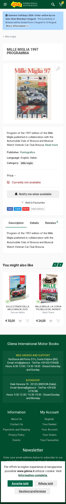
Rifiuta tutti (45, 483)
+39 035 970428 (50, 362)
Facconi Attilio (18, 312)
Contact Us (16, 424)
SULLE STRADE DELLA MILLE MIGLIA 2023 (17, 308)
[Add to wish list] (20, 321)
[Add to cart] (27, 321)
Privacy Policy (16, 434)
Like (10, 209)
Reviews (51, 223)
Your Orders (49, 434)
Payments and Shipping (16, 429)
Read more (51, 145)
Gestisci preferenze (32, 491)
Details (34, 223)
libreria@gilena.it (27, 387)
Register (49, 419)
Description (16, 223)
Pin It (25, 209)
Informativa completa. (33, 475)
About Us (16, 419)
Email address (37, 209)
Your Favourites (49, 440)
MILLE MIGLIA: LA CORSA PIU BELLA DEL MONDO (48, 308)
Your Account (50, 429)
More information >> (17, 26)
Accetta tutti (20, 483)
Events (16, 440)
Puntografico (27, 152)
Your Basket (49, 424)
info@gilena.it (22, 362)
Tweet (17, 209)
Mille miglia (27, 163)
